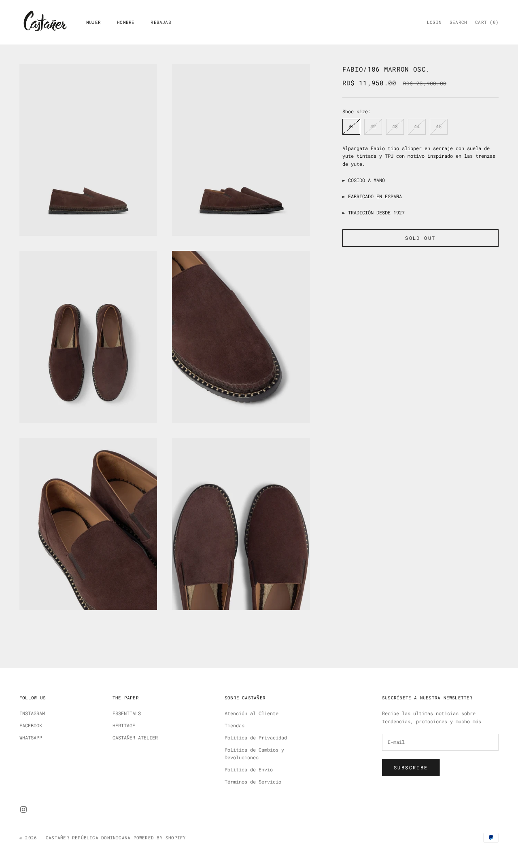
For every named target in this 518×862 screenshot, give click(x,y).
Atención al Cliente (251, 713)
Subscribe (411, 767)
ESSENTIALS (127, 713)
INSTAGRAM (32, 713)
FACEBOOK (30, 725)
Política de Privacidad (256, 737)
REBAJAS (161, 22)
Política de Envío (249, 769)
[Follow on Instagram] (23, 809)
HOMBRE (125, 22)
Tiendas (234, 725)
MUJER (93, 22)
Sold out (420, 238)
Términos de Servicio (253, 781)
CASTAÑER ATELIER (135, 737)
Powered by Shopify (160, 837)
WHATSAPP (30, 737)
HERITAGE (124, 725)
